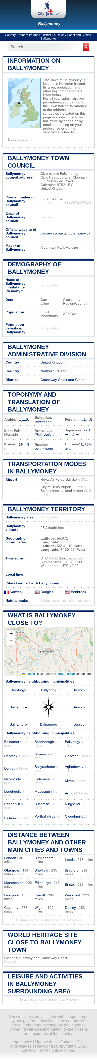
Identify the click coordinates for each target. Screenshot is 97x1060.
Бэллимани (44, 448)
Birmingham (44, 858)
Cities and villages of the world (48, 1044)
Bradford (72, 870)
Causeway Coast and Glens (62, 380)
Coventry (11, 908)
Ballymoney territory (46, 509)
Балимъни (43, 421)
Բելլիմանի (44, 434)
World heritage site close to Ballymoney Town (45, 942)
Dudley (70, 908)
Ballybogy (18, 690)
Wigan (40, 908)
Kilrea (69, 781)
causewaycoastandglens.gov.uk (65, 233)
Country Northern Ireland (22, 35)
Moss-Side (12, 779)
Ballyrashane (45, 767)
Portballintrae (45, 816)
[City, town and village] (48, 9)
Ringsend (72, 804)
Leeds (70, 860)
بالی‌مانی (86, 419)
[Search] (86, 47)
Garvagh (72, 756)
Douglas (46, 592)
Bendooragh (44, 742)
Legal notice (21, 1042)
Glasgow (11, 870)
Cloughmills (74, 816)
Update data (17, 139)
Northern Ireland (53, 371)
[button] (11, 633)
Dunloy (78, 724)
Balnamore (18, 707)
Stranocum (43, 754)
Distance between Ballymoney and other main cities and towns (47, 842)
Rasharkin (12, 804)
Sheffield (41, 870)
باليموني (23, 419)
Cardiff (40, 895)
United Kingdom (53, 362)
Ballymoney (49, 24)
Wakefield (72, 895)
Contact (66, 1042)
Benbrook (78, 592)
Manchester (13, 883)
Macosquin (43, 791)
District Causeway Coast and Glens (66, 35)
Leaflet (30, 673)
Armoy (70, 793)
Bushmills (42, 804)
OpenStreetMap (64, 673)
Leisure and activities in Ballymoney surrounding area (45, 984)
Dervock (78, 690)
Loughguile (13, 791)
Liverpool (11, 895)
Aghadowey (74, 767)
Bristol (70, 884)
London (10, 858)
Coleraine (42, 779)
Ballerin (10, 818)
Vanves (15, 592)
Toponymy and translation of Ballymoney (34, 402)
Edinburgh (43, 883)
